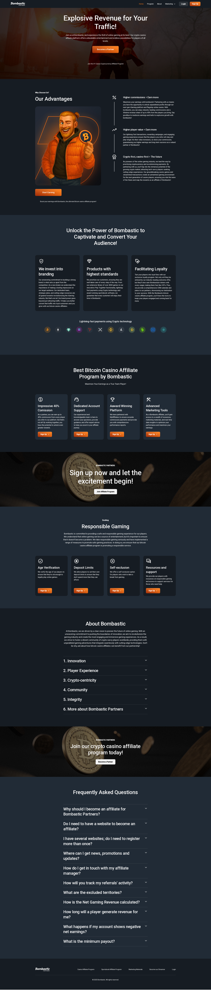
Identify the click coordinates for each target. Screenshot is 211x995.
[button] (170, 4)
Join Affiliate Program (105, 492)
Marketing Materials (136, 969)
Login (183, 4)
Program (150, 4)
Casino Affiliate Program (85, 969)
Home (141, 4)
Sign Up (195, 4)
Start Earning (48, 192)
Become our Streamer (157, 969)
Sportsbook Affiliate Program (111, 969)
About (159, 4)
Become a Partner (105, 49)
